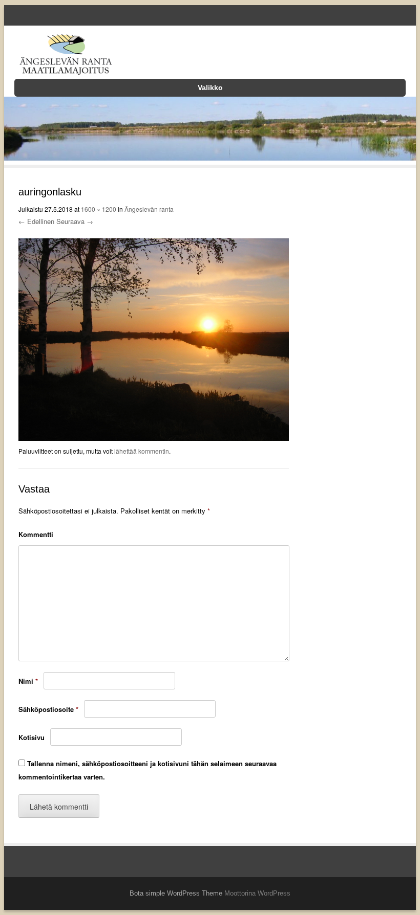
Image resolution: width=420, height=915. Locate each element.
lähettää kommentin (141, 451)
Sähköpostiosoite (48, 709)
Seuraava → (74, 221)
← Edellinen (36, 221)
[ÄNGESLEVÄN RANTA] (65, 56)
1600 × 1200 (98, 209)
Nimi (28, 681)
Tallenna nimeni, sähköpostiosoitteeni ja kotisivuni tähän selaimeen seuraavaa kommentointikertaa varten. (147, 770)
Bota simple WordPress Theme (176, 893)
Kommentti (35, 534)
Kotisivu (31, 737)
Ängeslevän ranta (149, 209)
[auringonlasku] (153, 438)
